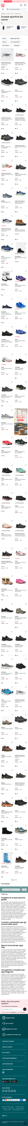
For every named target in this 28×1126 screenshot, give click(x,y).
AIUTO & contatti (6, 1052)
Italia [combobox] (5, 1115)
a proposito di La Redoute (8, 1041)
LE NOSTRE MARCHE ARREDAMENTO (9, 1058)
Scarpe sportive (18, 13)
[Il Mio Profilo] (21, 5)
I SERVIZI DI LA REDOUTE (7, 1047)
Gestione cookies (7, 1109)
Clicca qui (13, 1012)
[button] (25, 5)
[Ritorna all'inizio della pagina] (25, 1123)
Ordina (4, 38)
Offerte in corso (11, 1108)
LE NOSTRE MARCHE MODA (7, 1063)
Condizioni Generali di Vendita (7, 1106)
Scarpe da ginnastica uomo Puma (11, 889)
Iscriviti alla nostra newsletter (10, 1006)
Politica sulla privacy (20, 1108)
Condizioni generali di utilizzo (17, 1109)
